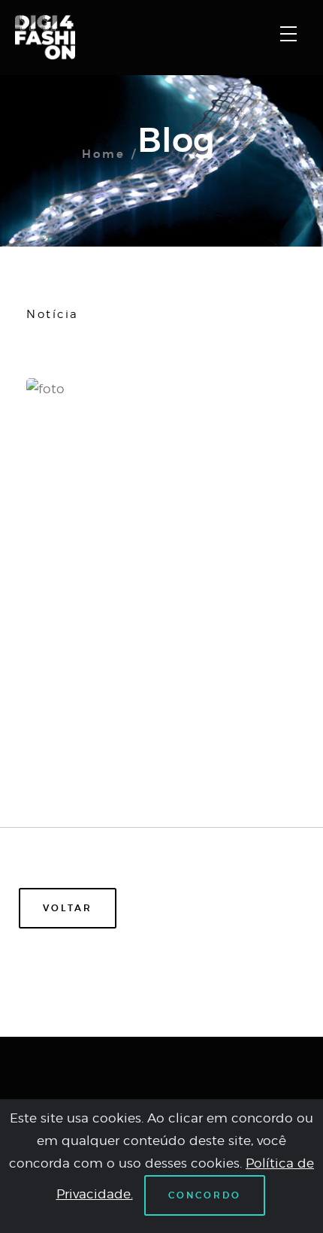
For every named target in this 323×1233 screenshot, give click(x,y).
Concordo (204, 1195)
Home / (109, 154)
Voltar (67, 908)
